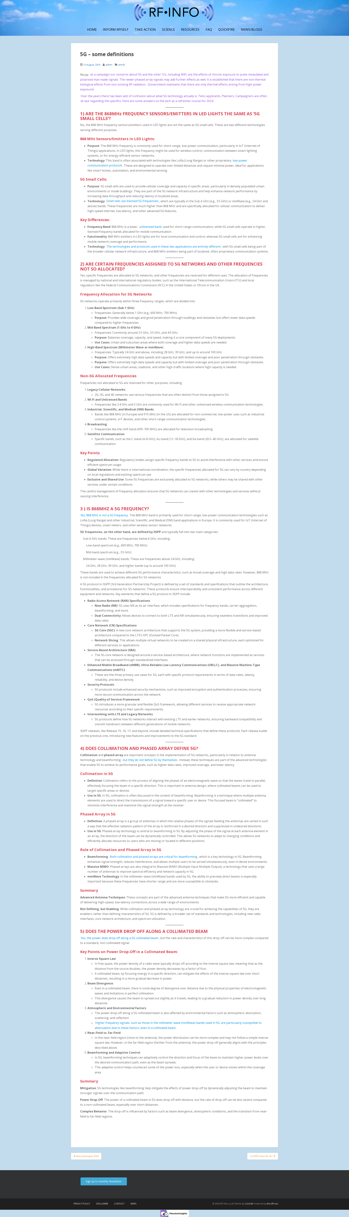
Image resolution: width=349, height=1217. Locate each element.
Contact (119, 1203)
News (133, 1203)
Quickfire (226, 29)
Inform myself (116, 29)
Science (168, 29)
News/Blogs (251, 29)
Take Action (145, 29)
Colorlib (249, 1203)
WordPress (272, 1203)
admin (108, 64)
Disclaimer (102, 1203)
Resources (190, 29)
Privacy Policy (82, 1203)
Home (92, 29)
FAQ (209, 29)
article (121, 64)
